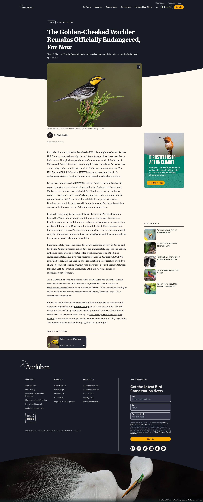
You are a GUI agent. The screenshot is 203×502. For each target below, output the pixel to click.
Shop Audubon (160, 3)
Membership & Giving (143, 7)
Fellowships (59, 390)
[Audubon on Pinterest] (163, 448)
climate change (81, 306)
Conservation (66, 22)
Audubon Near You (91, 386)
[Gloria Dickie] (50, 135)
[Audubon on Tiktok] (157, 448)
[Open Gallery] (138, 67)
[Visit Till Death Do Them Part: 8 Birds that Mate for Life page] (164, 261)
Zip (133, 405)
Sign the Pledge (156, 183)
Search (157, 7)
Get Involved (126, 7)
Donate (179, 7)
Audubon (26, 6)
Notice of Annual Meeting (36, 400)
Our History (30, 390)
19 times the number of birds (71, 234)
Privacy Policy (67, 430)
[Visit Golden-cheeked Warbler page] (66, 342)
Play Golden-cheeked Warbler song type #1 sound (84, 345)
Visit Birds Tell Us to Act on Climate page (164, 160)
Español (180, 3)
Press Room (59, 394)
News (51, 22)
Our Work (87, 7)
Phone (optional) (138, 414)
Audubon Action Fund (34, 408)
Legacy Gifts (88, 398)
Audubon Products (91, 390)
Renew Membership (91, 402)
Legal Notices (56, 430)
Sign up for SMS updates (64, 402)
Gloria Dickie (62, 135)
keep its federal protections (106, 176)
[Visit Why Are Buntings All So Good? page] (164, 275)
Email (134, 396)
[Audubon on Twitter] (145, 448)
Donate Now (88, 394)
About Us (98, 7)
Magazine (171, 3)
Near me (168, 7)
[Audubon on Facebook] (139, 448)
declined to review (97, 172)
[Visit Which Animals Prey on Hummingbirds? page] (164, 234)
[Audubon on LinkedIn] (151, 448)
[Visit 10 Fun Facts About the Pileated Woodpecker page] (164, 288)
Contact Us (59, 398)
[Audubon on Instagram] (132, 448)
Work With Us (60, 386)
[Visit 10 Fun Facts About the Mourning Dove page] (164, 248)
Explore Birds (111, 7)
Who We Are (30, 386)
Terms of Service (142, 424)
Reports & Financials (34, 404)
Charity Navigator (30, 418)
